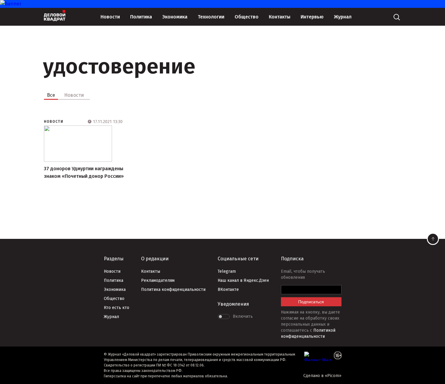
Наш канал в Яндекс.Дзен (243, 280)
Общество (247, 17)
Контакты (279, 17)
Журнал (342, 17)
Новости (110, 17)
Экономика (174, 17)
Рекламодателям (158, 280)
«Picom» (333, 375)
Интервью (312, 17)
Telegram (227, 271)
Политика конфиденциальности (173, 289)
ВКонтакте (228, 289)
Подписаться (311, 301)
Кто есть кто (116, 307)
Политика (141, 17)
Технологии (211, 17)
